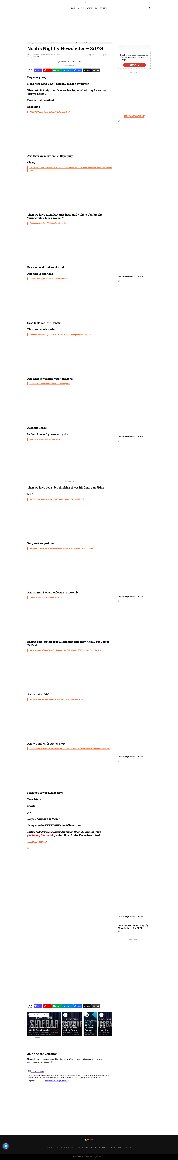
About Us (81, 8)
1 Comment (95, 55)
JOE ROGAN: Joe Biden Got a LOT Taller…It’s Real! (49, 112)
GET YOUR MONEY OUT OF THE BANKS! (45, 439)
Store (89, 8)
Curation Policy (82, 1148)
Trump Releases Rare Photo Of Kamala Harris (47, 223)
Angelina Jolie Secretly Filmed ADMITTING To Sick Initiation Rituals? (57, 699)
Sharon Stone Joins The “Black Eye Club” (46, 598)
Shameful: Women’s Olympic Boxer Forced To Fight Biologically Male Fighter (60, 335)
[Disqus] (69, 1094)
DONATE (134, 64)
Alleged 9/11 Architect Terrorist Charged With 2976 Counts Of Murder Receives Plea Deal (65, 650)
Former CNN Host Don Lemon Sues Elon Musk (47, 279)
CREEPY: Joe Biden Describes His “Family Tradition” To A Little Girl (56, 499)
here (91, 43)
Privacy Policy (52, 1148)
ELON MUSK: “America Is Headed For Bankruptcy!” (49, 384)
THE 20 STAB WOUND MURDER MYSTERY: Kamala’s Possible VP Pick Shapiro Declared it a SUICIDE (69, 749)
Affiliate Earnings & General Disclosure (106, 1148)
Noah (37, 56)
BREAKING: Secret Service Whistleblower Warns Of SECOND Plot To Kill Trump (61, 548)
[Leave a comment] (5, 1146)
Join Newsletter (101, 8)
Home (73, 8)
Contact (128, 1148)
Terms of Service (67, 1148)
